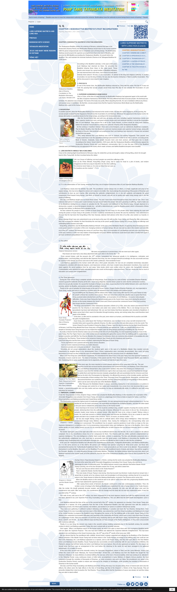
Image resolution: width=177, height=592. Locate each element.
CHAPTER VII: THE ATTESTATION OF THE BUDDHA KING (135, 67)
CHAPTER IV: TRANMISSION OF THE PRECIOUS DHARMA (135, 58)
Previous (122, 26)
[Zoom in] (60, 26)
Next (129, 26)
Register (31, 22)
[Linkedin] (146, 586)
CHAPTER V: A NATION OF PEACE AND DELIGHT (135, 61)
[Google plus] (141, 586)
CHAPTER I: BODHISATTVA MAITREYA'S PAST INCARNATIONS (135, 50)
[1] (98, 168)
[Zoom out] (63, 26)
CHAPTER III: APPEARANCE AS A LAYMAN (135, 56)
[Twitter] (133, 586)
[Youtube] (137, 586)
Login (39, 22)
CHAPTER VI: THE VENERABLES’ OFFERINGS (135, 64)
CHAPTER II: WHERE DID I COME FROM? (135, 53)
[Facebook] (128, 586)
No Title (124, 70)
